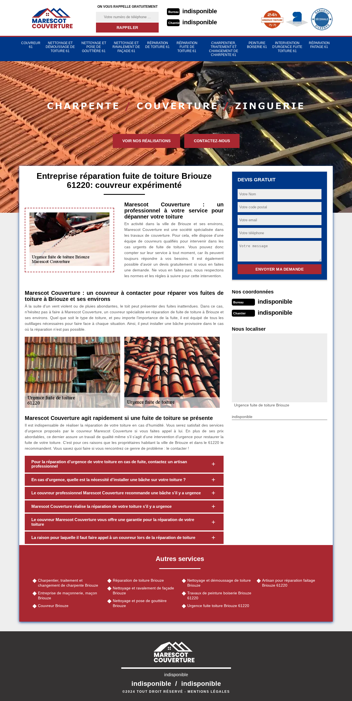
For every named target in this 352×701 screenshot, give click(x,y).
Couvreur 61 (30, 45)
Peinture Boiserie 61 (257, 45)
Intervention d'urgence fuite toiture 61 (287, 47)
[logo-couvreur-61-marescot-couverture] (54, 18)
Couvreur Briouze (53, 605)
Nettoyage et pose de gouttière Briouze (140, 603)
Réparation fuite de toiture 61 (187, 47)
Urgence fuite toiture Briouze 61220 (218, 605)
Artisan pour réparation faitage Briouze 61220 (288, 582)
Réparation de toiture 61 (157, 45)
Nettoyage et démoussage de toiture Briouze (219, 582)
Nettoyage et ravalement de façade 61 (126, 47)
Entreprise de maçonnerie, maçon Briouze (67, 595)
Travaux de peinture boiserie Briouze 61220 (219, 595)
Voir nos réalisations (146, 141)
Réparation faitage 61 (319, 45)
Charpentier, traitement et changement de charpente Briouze (68, 582)
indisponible (199, 11)
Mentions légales (209, 692)
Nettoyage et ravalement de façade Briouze (143, 590)
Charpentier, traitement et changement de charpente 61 (223, 49)
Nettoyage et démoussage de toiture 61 (60, 47)
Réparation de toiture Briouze (138, 580)
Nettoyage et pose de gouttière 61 (93, 47)
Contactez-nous (212, 141)
